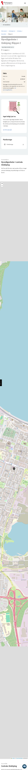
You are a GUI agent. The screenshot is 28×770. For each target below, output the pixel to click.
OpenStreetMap (19, 758)
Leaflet (13, 758)
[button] (14, 468)
